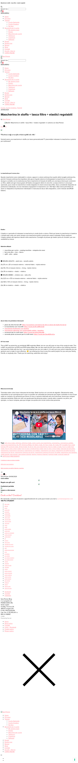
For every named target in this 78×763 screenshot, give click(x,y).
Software (11, 40)
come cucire (7, 517)
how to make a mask (54, 447)
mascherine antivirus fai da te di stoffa (47, 452)
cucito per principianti (9, 533)
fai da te (30, 447)
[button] (5, 13)
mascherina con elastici (32, 451)
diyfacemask (23, 447)
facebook (8, 592)
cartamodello (7, 515)
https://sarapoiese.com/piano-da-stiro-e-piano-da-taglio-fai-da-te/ (44, 325)
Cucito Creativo (13, 24)
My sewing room (13, 30)
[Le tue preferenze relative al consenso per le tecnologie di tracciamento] (74, 759)
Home (7, 17)
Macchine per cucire (15, 34)
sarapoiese (7, 554)
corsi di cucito (8, 519)
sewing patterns (8, 575)
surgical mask (52, 454)
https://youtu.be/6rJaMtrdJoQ (34, 327)
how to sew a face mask (13, 449)
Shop (6, 47)
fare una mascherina (40, 447)
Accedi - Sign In (10, 51)
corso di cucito (8, 521)
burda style (7, 510)
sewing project (8, 577)
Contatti (7, 49)
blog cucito (7, 504)
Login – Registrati (10, 627)
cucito (6, 527)
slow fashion (7, 580)
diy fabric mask (37, 445)
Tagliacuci (11, 36)
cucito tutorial (7, 536)
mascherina (4, 451)
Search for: (4, 9)
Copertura (11, 38)
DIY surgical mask (12, 447)
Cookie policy (9, 629)
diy (17, 445)
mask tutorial (5, 454)
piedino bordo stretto (9, 550)
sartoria (6, 561)
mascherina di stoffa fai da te (65, 451)
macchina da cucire (9, 544)
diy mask (56, 445)
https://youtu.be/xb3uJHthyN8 (34, 332)
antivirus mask (26, 443)
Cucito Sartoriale (13, 22)
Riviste (7, 41)
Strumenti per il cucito (12, 28)
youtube (7, 594)
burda (6, 508)
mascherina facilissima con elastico (17, 329)
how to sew (7, 542)
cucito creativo (8, 529)
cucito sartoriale (8, 535)
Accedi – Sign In (10, 750)
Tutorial (7, 20)
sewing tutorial (8, 579)
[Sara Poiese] (5, 56)
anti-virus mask (10, 443)
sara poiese (14, 454)
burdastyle (7, 512)
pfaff (6, 548)
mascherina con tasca (48, 451)
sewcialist (7, 567)
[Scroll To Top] (1, 755)
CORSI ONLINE (10, 53)
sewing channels (8, 573)
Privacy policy (9, 631)
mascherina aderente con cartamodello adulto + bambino (24, 330)
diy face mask (47, 445)
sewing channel (42, 454)
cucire (6, 525)
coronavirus (55, 443)
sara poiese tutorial (24, 454)
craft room (7, 523)
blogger (6, 506)
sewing (34, 454)
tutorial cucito (7, 586)
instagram (8, 596)
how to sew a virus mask (52, 449)
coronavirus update (66, 443)
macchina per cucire (9, 546)
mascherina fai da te (7, 452)
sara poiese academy (9, 557)
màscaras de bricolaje (67, 449)
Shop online (9, 623)
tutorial (6, 584)
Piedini (10, 32)
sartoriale (7, 563)
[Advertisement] (39, 157)
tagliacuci (7, 582)
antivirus (18, 443)
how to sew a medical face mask (32, 449)
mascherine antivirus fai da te (24, 452)
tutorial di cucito (8, 588)
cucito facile (7, 531)
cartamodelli (7, 513)
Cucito (3, 108)
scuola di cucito (8, 565)
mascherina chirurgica (16, 451)
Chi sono (7, 19)
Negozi (7, 45)
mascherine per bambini (69, 452)
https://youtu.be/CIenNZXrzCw (44, 334)
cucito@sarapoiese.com (65, 499)
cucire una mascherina (8, 445)
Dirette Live (8, 43)
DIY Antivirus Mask (25, 445)
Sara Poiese (6, 119)
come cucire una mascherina (41, 443)
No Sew (11, 26)
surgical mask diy (63, 454)
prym (6, 552)
